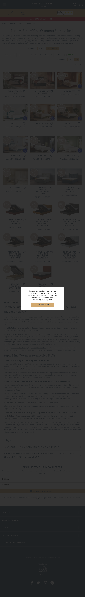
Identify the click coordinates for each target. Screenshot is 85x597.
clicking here (47, 299)
